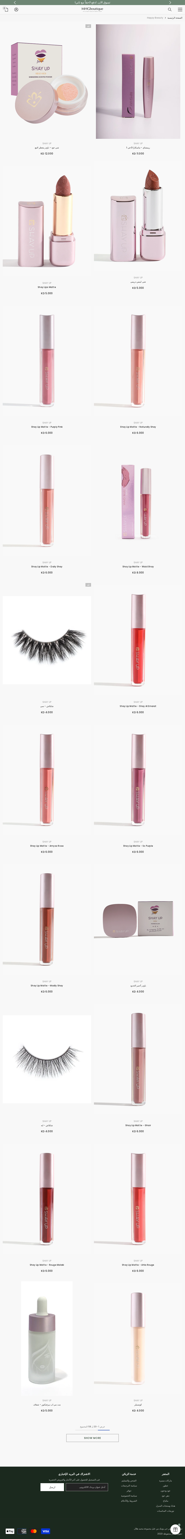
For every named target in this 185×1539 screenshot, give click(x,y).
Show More (92, 1438)
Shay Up (138, 143)
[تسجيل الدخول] (16, 9)
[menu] (180, 9)
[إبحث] (170, 9)
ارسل (52, 1487)
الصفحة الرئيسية (174, 17)
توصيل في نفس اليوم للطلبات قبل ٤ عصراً (92, 2)
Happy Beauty (155, 17)
